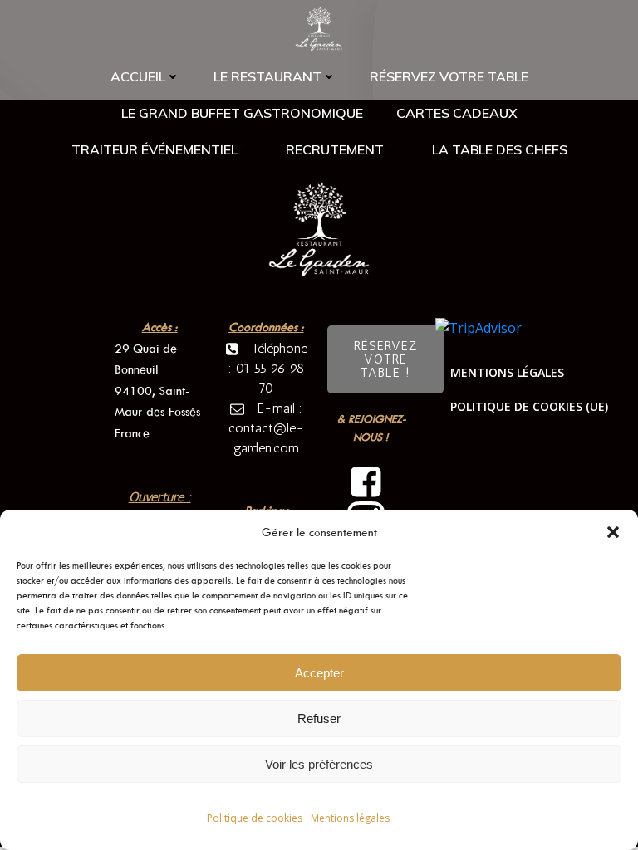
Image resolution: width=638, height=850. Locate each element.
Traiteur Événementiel (154, 149)
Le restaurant (267, 76)
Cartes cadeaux (457, 113)
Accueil (137, 76)
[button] (613, 532)
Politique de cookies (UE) (529, 406)
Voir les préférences (319, 764)
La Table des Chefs (499, 149)
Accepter (319, 673)
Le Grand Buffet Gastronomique (242, 113)
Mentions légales (350, 818)
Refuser (319, 718)
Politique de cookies (254, 818)
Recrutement (335, 149)
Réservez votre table (449, 76)
